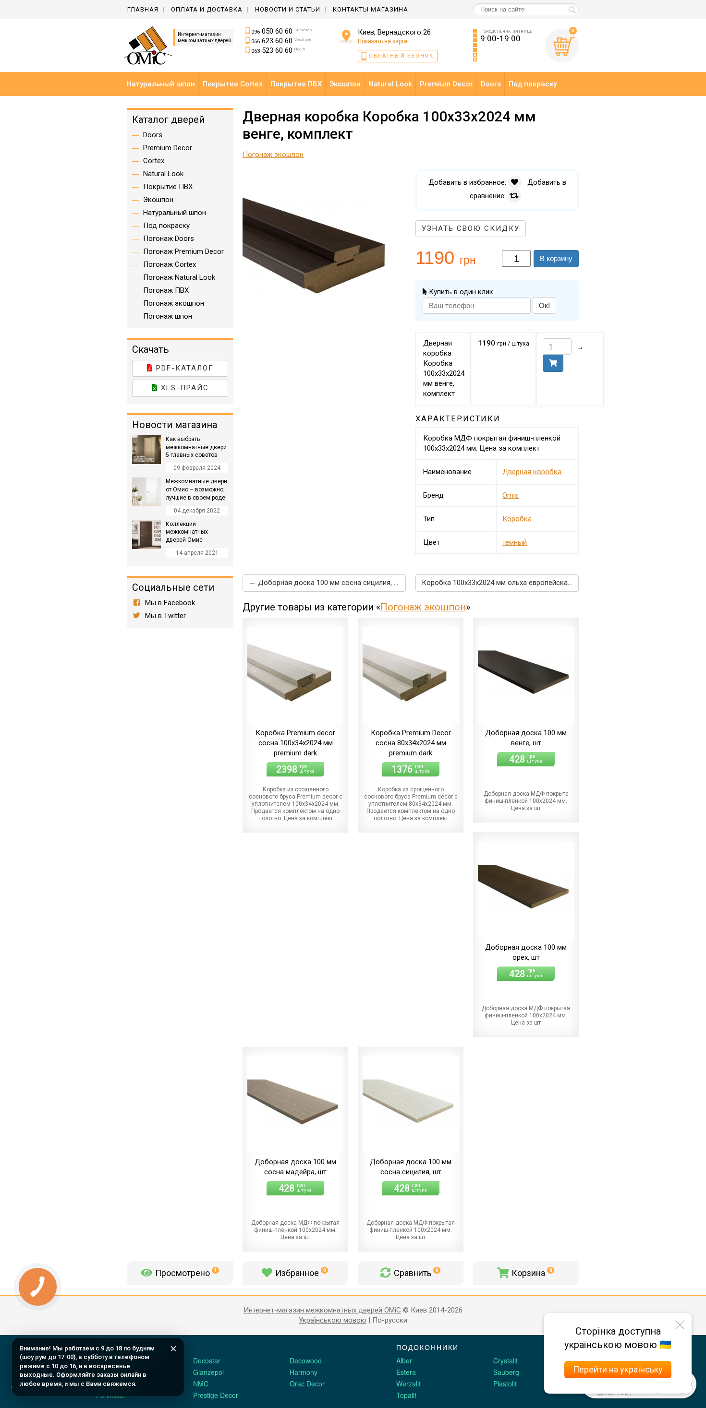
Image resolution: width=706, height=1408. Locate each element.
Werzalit (408, 1383)
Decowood (306, 1360)
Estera (406, 1372)
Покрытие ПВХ (168, 186)
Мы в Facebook (169, 602)
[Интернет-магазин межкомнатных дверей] (150, 45)
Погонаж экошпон (423, 607)
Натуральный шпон (174, 212)
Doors (152, 135)
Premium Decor (167, 147)
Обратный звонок (401, 56)
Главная (142, 9)
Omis (510, 495)
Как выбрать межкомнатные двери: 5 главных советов (197, 447)
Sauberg (506, 1372)
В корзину (556, 258)
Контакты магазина (370, 9)
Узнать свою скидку (471, 228)
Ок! (544, 305)
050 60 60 (281, 31)
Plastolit (505, 1383)
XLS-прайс (183, 387)
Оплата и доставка (207, 9)
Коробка (517, 518)
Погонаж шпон (167, 316)
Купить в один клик (460, 291)
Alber (404, 1360)
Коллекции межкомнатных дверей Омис (187, 532)
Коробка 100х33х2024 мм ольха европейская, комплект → (500, 582)
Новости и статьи (287, 9)
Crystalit (505, 1360)
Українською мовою (332, 1320)
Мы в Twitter (164, 615)
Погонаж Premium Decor (183, 251)
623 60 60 (281, 40)
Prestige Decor (215, 1395)
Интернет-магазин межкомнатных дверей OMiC (322, 1310)
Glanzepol (208, 1372)
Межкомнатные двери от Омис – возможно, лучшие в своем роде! (196, 489)
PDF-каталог (183, 368)
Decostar (206, 1360)
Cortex (153, 160)
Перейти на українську (618, 1369)
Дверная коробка (531, 471)
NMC (200, 1383)
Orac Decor (307, 1383)
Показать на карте (382, 41)
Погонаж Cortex (169, 264)
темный (514, 542)
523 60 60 (278, 50)
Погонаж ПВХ (166, 290)
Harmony (303, 1372)
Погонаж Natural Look (179, 277)
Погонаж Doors (168, 238)
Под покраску (166, 225)
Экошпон (158, 199)
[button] (397, 178)
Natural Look (163, 173)
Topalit (406, 1395)
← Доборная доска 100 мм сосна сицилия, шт (325, 582)
